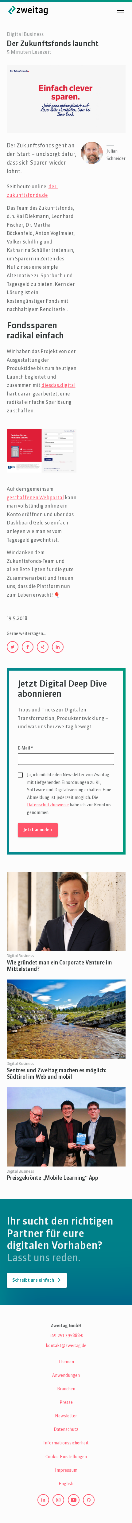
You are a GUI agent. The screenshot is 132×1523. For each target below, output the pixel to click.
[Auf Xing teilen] (43, 647)
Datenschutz (66, 1430)
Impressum (66, 1470)
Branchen (66, 1389)
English (66, 1484)
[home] (28, 10)
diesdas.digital (58, 385)
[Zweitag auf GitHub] (89, 1500)
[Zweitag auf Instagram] (58, 1500)
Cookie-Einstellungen (66, 1457)
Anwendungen (66, 1375)
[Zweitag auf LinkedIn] (43, 1500)
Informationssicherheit (66, 1443)
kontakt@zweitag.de (66, 1346)
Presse (66, 1402)
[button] (119, 10)
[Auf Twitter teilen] (12, 647)
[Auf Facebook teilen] (27, 647)
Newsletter (66, 1416)
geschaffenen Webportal (35, 498)
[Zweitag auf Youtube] (74, 1500)
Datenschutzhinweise (48, 805)
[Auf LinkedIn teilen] (58, 647)
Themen (66, 1362)
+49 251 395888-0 (66, 1336)
